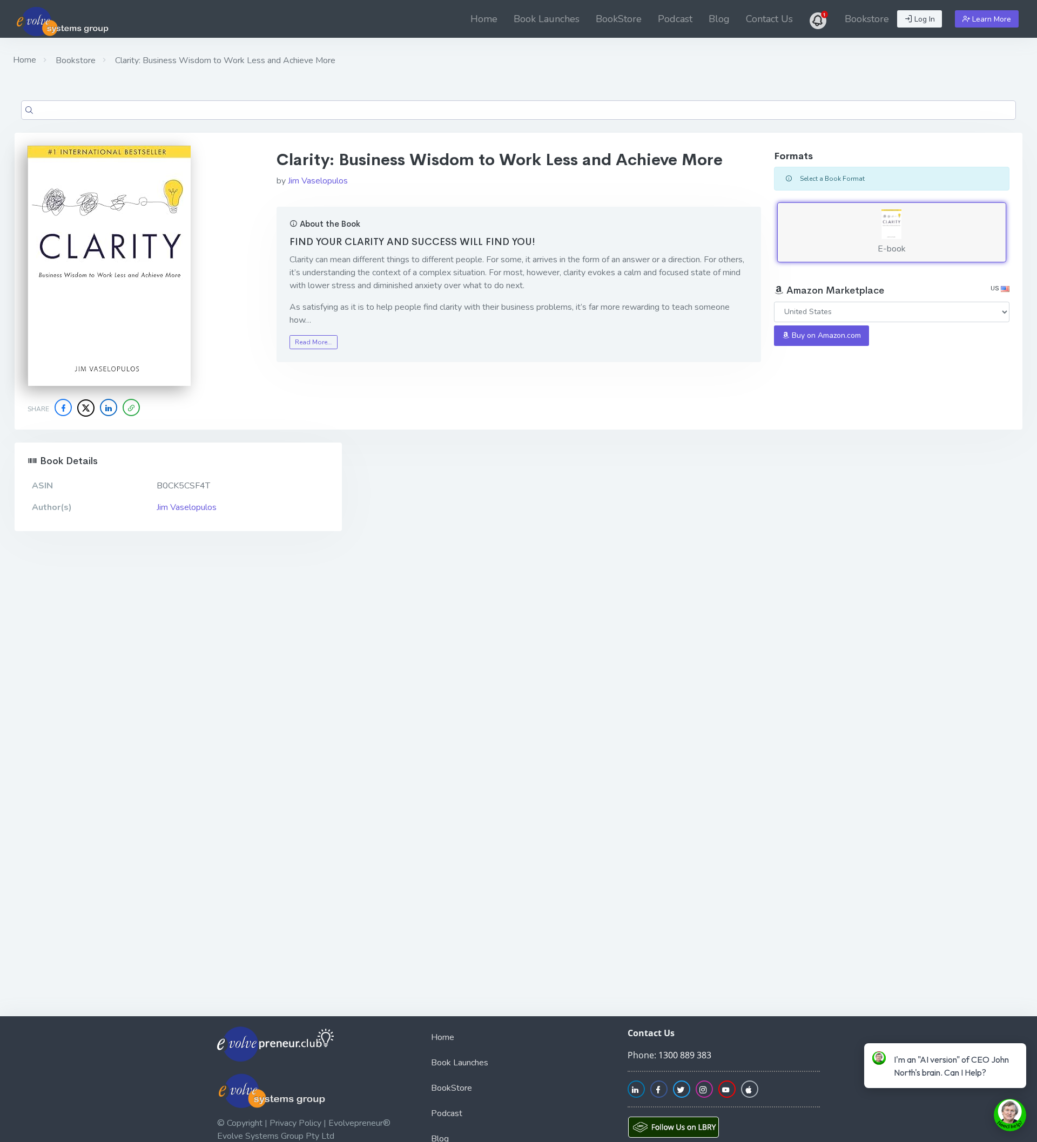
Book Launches (547, 18)
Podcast (675, 18)
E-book (892, 249)
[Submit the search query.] (29, 110)
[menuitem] (484, 19)
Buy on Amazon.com (825, 335)
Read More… (313, 342)
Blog (719, 18)
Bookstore (867, 18)
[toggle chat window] (1010, 1115)
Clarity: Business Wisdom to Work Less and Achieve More (224, 60)
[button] (131, 407)
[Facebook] (63, 407)
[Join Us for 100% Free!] (819, 19)
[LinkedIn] (108, 407)
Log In (923, 19)
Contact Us (769, 18)
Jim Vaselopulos (318, 181)
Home (483, 18)
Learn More (990, 19)
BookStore (619, 18)
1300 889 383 (684, 1055)
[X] (86, 408)
